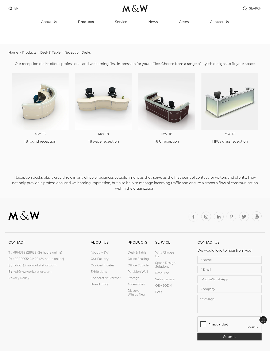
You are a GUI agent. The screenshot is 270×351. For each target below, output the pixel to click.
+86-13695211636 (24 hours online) (37, 252)
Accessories (136, 284)
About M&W (100, 252)
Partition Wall (138, 272)
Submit (229, 337)
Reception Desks (78, 52)
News (153, 22)
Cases (184, 22)
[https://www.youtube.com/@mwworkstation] (257, 216)
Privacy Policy (18, 278)
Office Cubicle (138, 265)
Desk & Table (50, 52)
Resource (162, 273)
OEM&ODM (163, 286)
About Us (49, 22)
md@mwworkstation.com (32, 272)
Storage (133, 278)
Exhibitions (99, 272)
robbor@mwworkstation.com (35, 265)
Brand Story (100, 284)
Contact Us (219, 22)
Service (121, 22)
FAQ (158, 292)
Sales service (164, 279)
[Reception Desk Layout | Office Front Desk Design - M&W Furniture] (135, 8)
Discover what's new (136, 292)
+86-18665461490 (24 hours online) (38, 259)
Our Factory (100, 259)
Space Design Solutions (165, 265)
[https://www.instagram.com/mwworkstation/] (206, 216)
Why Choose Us (164, 254)
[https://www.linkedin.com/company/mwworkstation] (219, 216)
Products (86, 22)
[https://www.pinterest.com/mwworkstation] (231, 216)
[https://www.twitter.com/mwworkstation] (244, 216)
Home (13, 52)
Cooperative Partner (106, 278)
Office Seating (138, 259)
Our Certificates (102, 265)
